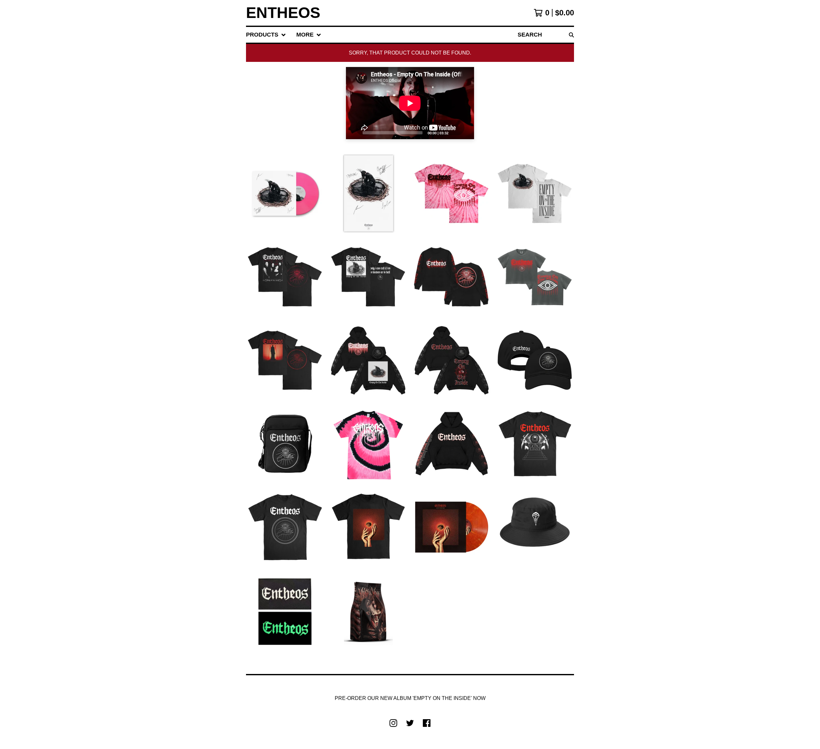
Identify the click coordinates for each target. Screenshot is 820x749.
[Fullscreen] (465, 132)
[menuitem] (266, 35)
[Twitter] (410, 723)
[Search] (571, 35)
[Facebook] (426, 723)
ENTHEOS (283, 13)
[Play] (354, 132)
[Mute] (455, 132)
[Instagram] (393, 723)
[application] (410, 103)
